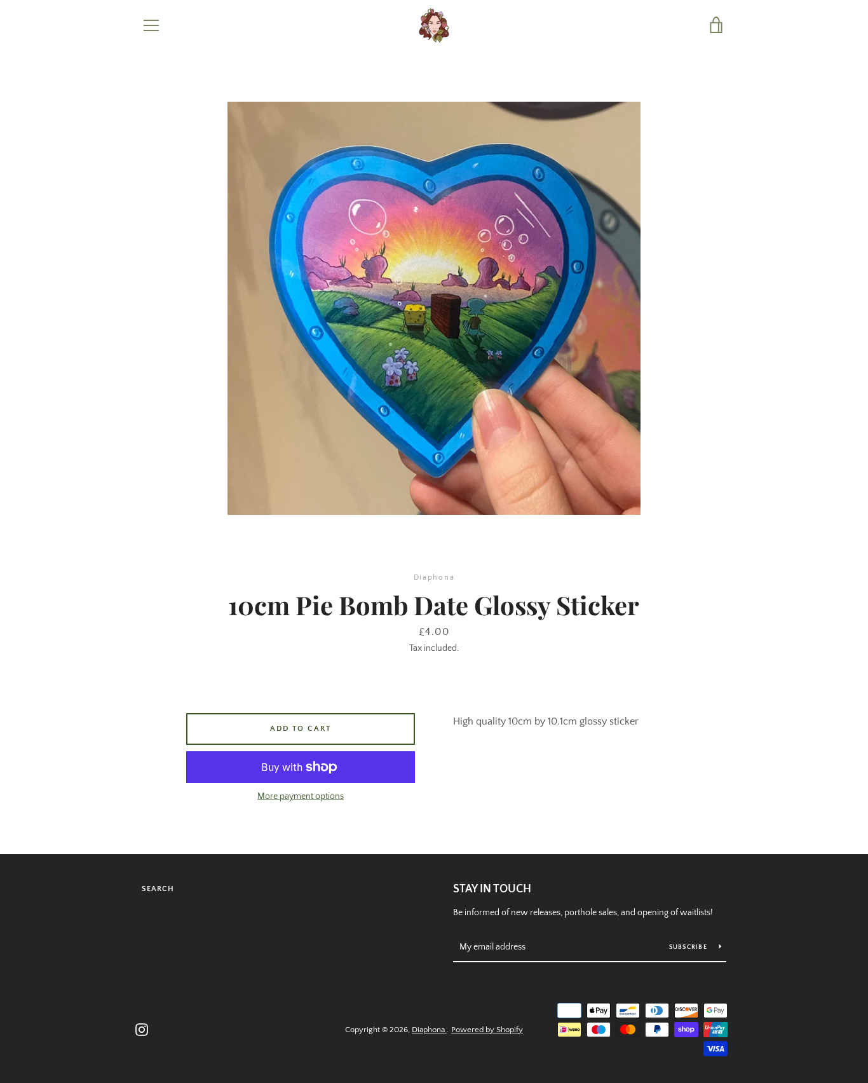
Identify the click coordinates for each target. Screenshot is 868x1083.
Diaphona (429, 1029)
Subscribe (689, 947)
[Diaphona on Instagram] (141, 1029)
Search (158, 889)
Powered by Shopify (487, 1029)
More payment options (300, 796)
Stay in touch (492, 889)
